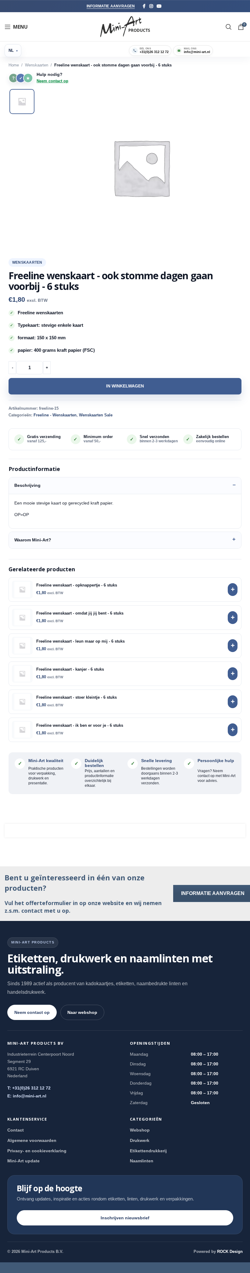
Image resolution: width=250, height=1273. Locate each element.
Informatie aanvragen (111, 6)
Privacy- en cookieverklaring (36, 1150)
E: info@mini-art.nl (26, 1095)
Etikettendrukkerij (148, 1150)
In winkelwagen (125, 385)
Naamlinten (141, 1160)
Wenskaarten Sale (95, 415)
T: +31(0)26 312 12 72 (29, 1088)
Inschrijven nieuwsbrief (125, 1217)
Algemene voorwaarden (31, 1140)
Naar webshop (82, 1012)
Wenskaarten (36, 65)
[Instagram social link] (151, 6)
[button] (141, 167)
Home (14, 65)
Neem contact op (52, 81)
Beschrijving (27, 485)
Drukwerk (139, 1140)
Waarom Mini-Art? (32, 539)
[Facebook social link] (144, 6)
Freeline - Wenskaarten (55, 415)
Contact (15, 1130)
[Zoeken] (229, 27)
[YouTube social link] (159, 6)
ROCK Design (230, 1251)
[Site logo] (125, 26)
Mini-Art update (23, 1160)
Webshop (140, 1130)
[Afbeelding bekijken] (21, 101)
